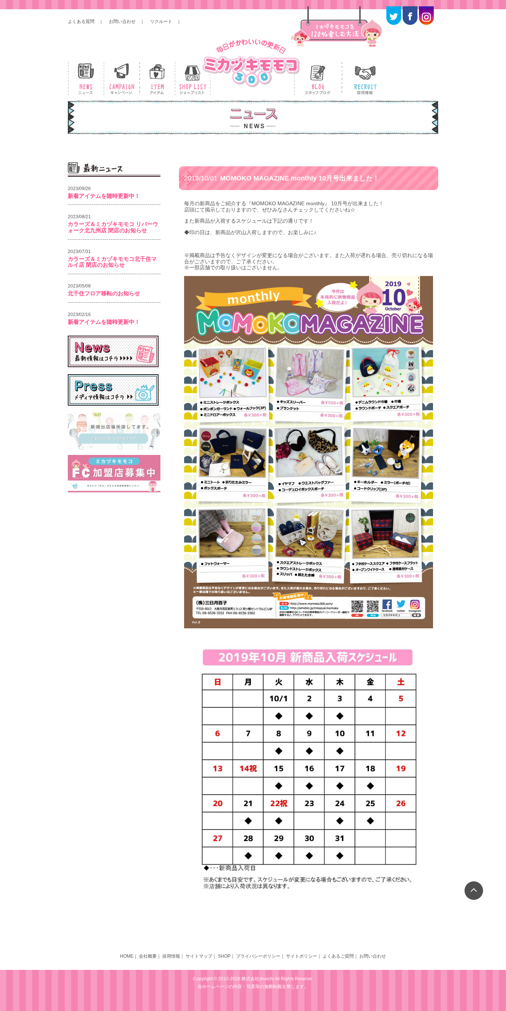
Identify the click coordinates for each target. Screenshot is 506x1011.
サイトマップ (199, 956)
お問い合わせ (122, 21)
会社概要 (148, 956)
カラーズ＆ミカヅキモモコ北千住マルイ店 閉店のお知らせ (112, 262)
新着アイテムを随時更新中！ (104, 196)
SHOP (224, 956)
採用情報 (171, 956)
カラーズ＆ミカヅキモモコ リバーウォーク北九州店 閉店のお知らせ (113, 227)
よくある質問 (81, 21)
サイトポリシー (301, 956)
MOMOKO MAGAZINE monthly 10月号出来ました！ (281, 178)
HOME (126, 956)
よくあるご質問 (338, 956)
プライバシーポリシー (258, 956)
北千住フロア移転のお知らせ (104, 293)
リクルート (161, 21)
